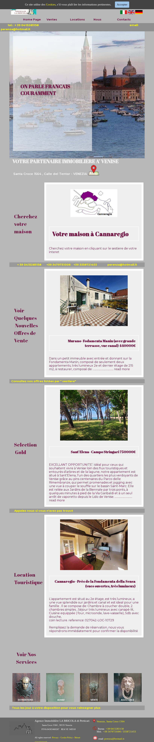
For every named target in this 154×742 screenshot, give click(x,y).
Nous (97, 19)
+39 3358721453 (87, 264)
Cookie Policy (66, 738)
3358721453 (129, 731)
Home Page (32, 19)
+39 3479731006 (60, 264)
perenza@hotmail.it (122, 264)
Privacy (55, 738)
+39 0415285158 (115, 728)
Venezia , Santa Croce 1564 (111, 721)
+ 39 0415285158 (27, 25)
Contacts (124, 19)
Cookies (51, 4)
